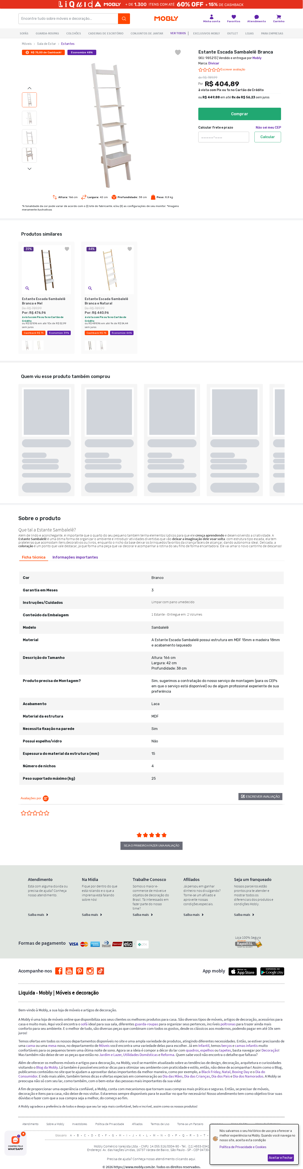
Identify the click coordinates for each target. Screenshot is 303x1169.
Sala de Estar (46, 44)
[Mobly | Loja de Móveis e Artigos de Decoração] (166, 18)
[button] (27, 288)
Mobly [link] (257, 58)
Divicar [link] (213, 63)
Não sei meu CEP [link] (268, 127)
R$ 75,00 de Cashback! (46, 52)
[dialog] (254, 1144)
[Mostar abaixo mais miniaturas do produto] (29, 168)
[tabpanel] (151, 674)
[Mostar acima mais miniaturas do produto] (29, 88)
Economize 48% (82, 52)
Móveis (27, 44)
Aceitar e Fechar (281, 1158)
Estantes (68, 44)
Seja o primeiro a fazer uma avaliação (151, 845)
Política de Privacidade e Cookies (243, 1147)
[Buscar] (124, 18)
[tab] (33, 557)
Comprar (239, 113)
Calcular (267, 137)
